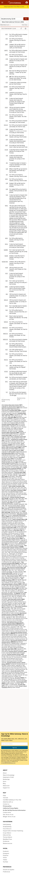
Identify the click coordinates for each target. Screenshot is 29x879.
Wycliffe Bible (21, 684)
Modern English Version (13, 538)
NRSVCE (5, 333)
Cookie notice (7, 812)
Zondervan (6, 841)
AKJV (6, 179)
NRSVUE (5, 339)
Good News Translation (17, 490)
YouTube (5, 862)
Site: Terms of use (8, 814)
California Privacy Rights (10, 808)
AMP (6, 44)
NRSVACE (5, 328)
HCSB (6, 150)
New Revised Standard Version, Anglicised (14, 613)
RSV (7, 354)
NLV (6, 310)
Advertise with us (8, 802)
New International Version (9, 588)
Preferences (6, 872)
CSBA (6, 65)
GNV (6, 135)
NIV (7, 294)
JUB (7, 169)
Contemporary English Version (19, 439)
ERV (7, 98)
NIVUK (6, 300)
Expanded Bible (18, 472)
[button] (27, 3)
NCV (6, 273)
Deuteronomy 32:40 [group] (9, 28)
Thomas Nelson (7, 837)
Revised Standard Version (14, 654)
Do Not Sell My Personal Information (14, 810)
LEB (7, 189)
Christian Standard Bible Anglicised (12, 431)
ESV (7, 121)
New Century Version (12, 576)
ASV (7, 39)
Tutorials (5, 797)
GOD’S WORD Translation (15, 486)
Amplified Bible (13, 410)
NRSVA (6, 322)
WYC (6, 381)
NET (6, 281)
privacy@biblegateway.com (8, 763)
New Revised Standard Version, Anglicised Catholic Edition (13, 623)
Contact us (6, 804)
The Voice (17, 677)
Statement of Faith (8, 777)
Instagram (6, 853)
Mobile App (6, 779)
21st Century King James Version (10, 405)
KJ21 (6, 34)
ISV (7, 163)
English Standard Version (8, 463)
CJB (7, 76)
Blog (4, 783)
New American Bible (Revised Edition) (14, 546)
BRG (6, 55)
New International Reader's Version (13, 583)
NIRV (6, 287)
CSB (7, 59)
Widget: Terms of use (9, 816)
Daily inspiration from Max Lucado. (14, 6)
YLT (7, 392)
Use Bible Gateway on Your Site (12, 800)
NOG (6, 244)
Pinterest (5, 855)
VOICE (6, 371)
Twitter (5, 860)
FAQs (4, 795)
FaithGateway (7, 824)
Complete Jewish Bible (20, 436)
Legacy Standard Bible (18, 519)
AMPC (6, 50)
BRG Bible (10, 417)
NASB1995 (5, 262)
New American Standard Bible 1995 (16, 567)
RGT (6, 349)
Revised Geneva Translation (16, 651)
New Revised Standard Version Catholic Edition (14, 632)
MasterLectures (7, 843)
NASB (6, 256)
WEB (6, 377)
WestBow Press (7, 839)
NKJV (6, 306)
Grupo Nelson (7, 833)
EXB (7, 129)
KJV (7, 175)
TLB (7, 195)
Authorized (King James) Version (14, 515)
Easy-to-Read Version (15, 450)
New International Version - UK (14, 593)
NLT (7, 316)
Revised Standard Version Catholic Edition (13, 663)
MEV (6, 238)
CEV (7, 82)
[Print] (25, 28)
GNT (6, 145)
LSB (7, 183)
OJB (7, 344)
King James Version (22, 513)
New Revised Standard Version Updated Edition (14, 641)
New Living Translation (21, 606)
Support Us (6, 788)
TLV (7, 365)
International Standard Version (16, 507)
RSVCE (6, 360)
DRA (6, 92)
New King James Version (14, 599)
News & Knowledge (8, 775)
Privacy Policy (6, 761)
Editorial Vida (7, 835)
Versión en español (8, 869)
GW (7, 139)
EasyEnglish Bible (6, 453)
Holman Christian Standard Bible (13, 498)
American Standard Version (9, 407)
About (4, 773)
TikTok (5, 857)
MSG (6, 205)
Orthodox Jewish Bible (8, 649)
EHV (6, 115)
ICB (7, 155)
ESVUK (6, 125)
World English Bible (21, 682)
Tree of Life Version (16, 671)
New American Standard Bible (13, 562)
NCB (6, 267)
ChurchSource (7, 829)
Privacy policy (7, 806)
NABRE (6, 250)
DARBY (6, 87)
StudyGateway (7, 826)
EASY (6, 107)
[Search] (26, 18)
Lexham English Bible (7, 527)
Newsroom (6, 785)
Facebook (6, 851)
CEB (7, 71)
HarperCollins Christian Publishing (13, 831)
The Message (19, 536)
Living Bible (16, 530)
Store (4, 781)
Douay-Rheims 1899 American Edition (14, 447)
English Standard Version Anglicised (14, 467)
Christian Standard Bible (8, 424)
